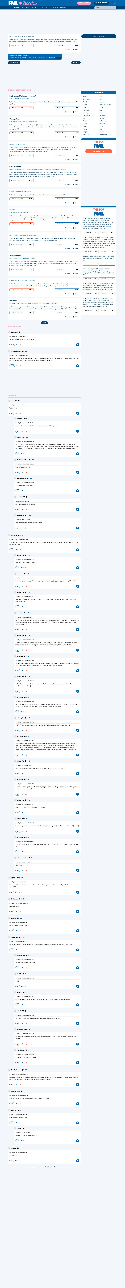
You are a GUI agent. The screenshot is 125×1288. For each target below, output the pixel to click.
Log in (114, 3)
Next (44, 322)
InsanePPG (20, 1029)
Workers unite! (15, 255)
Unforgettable (14, 119)
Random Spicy (31, 7)
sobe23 (19, 437)
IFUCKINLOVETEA (22, 460)
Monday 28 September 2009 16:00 (24, 1015)
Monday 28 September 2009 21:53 (24, 841)
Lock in (12, 210)
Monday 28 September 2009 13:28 (24, 559)
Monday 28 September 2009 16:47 (24, 1033)
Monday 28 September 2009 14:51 (18, 1114)
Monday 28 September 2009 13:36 (24, 596)
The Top (40, 7)
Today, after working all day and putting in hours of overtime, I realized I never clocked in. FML (37, 195)
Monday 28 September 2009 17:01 (24, 804)
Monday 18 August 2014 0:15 (22, 519)
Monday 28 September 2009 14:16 (24, 765)
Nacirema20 (15, 899)
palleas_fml (20, 555)
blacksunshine (21, 478)
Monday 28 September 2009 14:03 (24, 740)
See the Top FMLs (98, 151)
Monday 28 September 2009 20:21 (24, 464)
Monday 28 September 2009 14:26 (24, 784)
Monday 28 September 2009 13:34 (24, 959)
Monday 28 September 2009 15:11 (18, 1152)
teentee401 (20, 515)
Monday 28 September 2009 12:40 (18, 539)
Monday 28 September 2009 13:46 (24, 660)
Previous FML (14, 62)
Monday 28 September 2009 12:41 (18, 882)
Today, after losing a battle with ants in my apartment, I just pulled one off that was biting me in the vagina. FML (98, 258)
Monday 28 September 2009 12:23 (18, 405)
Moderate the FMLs (101, 3)
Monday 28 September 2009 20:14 (24, 441)
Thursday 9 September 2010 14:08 (24, 862)
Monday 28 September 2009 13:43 (24, 640)
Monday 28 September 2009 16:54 (24, 1054)
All (10, 7)
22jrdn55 (14, 878)
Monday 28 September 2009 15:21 (24, 423)
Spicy (22, 7)
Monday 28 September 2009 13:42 (24, 978)
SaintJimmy (14, 937)
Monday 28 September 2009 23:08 (18, 336)
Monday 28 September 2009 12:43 (18, 903)
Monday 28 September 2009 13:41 (24, 617)
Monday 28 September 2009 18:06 (24, 823)
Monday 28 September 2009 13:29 (24, 578)
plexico (19, 819)
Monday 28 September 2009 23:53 (24, 482)
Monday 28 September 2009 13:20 (18, 941)
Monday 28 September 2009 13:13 (18, 922)
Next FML (76, 62)
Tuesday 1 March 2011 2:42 (22, 501)
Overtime (13, 301)
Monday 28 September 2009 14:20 (18, 1095)
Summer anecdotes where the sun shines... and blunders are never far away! (34, 57)
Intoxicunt (14, 535)
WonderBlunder (16, 351)
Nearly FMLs (64, 7)
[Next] (54, 1167)
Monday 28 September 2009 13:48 (24, 681)
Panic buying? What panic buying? (22, 96)
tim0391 (13, 918)
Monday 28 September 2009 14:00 (24, 722)
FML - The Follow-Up (51, 7)
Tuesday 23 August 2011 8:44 (22, 1132)
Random (16, 7)
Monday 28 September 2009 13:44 (18, 355)
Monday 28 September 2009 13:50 (24, 701)
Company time (15, 166)
